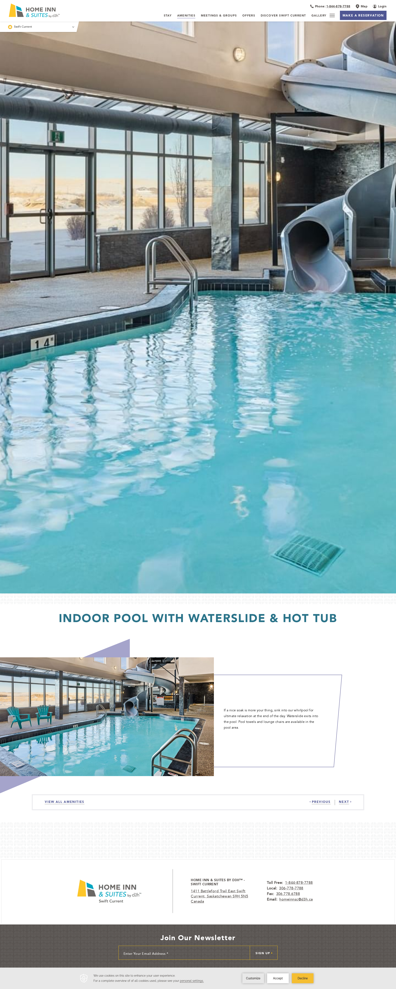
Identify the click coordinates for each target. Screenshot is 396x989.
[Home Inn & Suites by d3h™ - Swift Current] (109, 891)
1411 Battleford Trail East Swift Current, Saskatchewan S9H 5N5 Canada (219, 896)
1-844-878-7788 (299, 882)
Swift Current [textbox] (23, 26)
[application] (198, 978)
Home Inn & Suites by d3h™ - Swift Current (218, 882)
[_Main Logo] (45, 11)
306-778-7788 (291, 888)
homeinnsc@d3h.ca (296, 899)
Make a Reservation (363, 15)
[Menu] (332, 15)
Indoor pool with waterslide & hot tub (198, 618)
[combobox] (38, 26)
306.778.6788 (288, 893)
